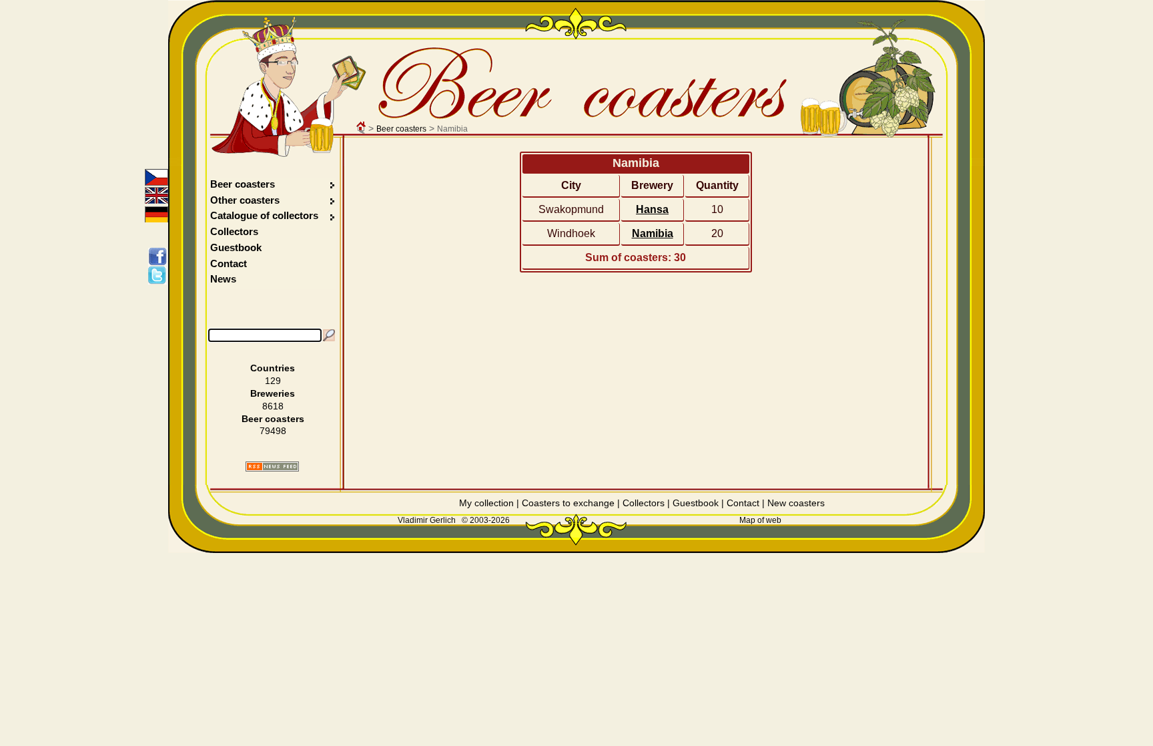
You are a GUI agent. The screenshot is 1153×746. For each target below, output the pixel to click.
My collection (486, 503)
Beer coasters (401, 129)
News (223, 279)
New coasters (796, 503)
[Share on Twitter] (159, 275)
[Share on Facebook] (159, 256)
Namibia (652, 233)
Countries (272, 368)
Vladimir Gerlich (427, 520)
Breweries (272, 393)
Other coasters (246, 200)
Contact (228, 263)
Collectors (234, 231)
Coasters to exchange (568, 503)
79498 (273, 430)
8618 (273, 406)
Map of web (760, 520)
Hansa (652, 209)
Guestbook (236, 247)
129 (273, 380)
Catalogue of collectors (264, 215)
